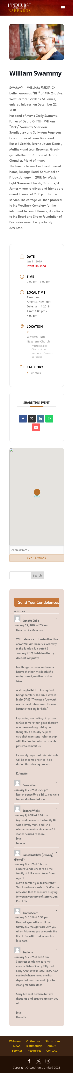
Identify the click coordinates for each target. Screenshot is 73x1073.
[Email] (36, 427)
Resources (34, 1050)
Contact (51, 1050)
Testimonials (34, 1046)
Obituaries (33, 1041)
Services (17, 1050)
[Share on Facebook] (23, 419)
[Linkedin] (40, 419)
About (51, 1046)
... (57, 618)
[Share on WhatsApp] (49, 419)
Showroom (52, 1041)
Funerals (35, 373)
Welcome (15, 1041)
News (16, 1046)
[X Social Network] (32, 419)
